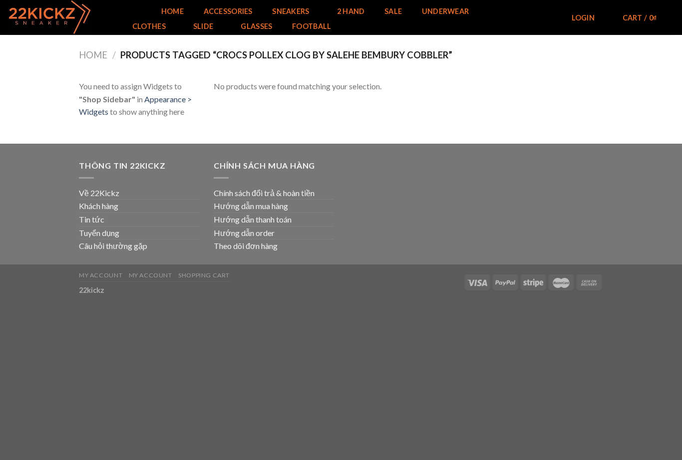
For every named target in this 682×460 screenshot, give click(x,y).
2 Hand (351, 11)
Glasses (256, 26)
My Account (100, 275)
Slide (203, 26)
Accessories (228, 11)
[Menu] (134, 11)
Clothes (149, 26)
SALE (393, 11)
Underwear (445, 11)
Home (172, 11)
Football (311, 26)
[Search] (547, 18)
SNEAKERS (290, 11)
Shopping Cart (204, 275)
